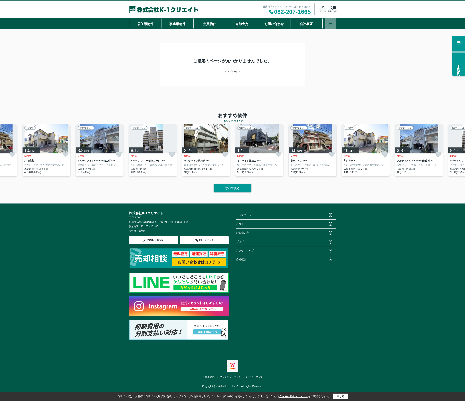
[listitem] (152, 150)
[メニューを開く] (330, 23)
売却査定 (241, 24)
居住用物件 (145, 24)
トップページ (243, 214)
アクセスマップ (245, 250)
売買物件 (209, 24)
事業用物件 (177, 24)
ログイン (323, 11)
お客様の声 (242, 232)
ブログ (240, 241)
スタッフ (241, 223)
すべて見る (232, 188)
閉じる (340, 396)
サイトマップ (255, 377)
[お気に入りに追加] (12, 154)
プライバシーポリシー (231, 377)
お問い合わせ (274, 24)
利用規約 (209, 377)
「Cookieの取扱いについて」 (293, 396)
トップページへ (232, 71)
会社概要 (306, 24)
